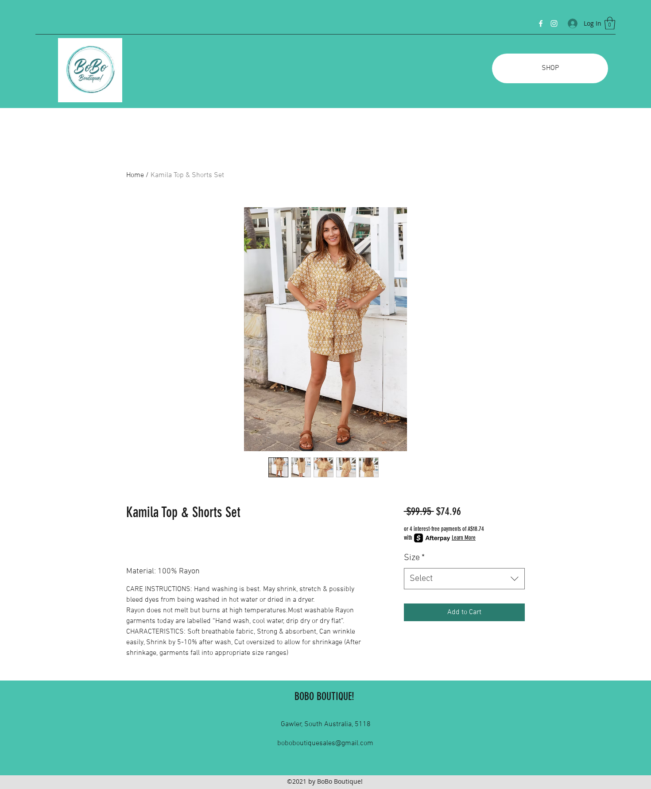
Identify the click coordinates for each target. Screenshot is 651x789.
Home (135, 175)
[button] (609, 23)
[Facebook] (540, 23)
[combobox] (464, 578)
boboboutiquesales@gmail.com (325, 743)
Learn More (464, 537)
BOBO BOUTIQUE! (324, 696)
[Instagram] (554, 23)
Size (414, 558)
